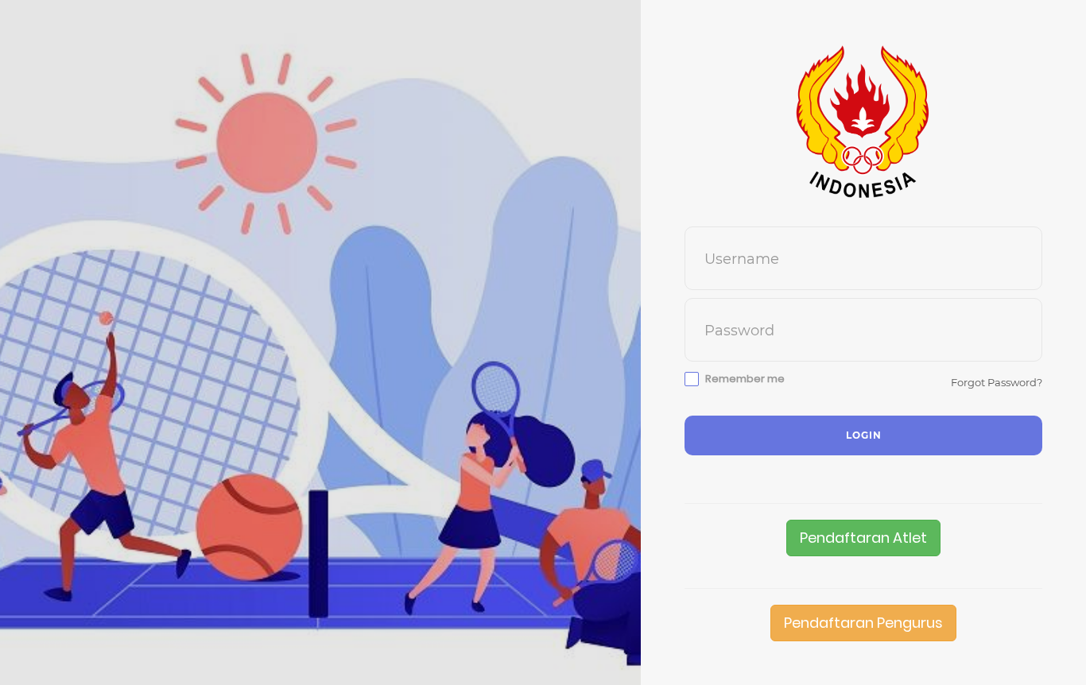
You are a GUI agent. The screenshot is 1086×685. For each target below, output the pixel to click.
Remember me (745, 379)
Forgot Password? (996, 382)
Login (864, 435)
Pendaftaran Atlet (863, 538)
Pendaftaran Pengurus (863, 623)
